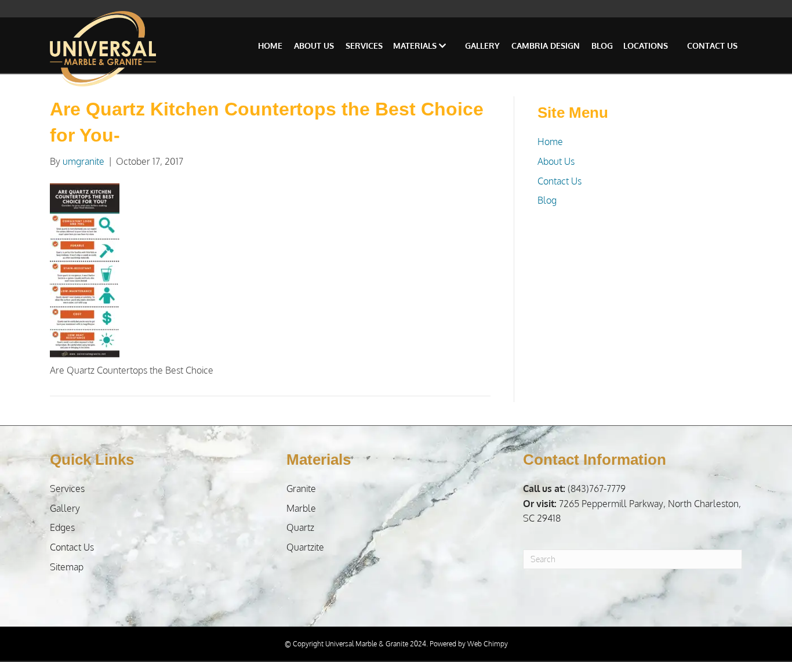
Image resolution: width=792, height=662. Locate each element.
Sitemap (66, 567)
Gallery (482, 45)
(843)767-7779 (574, 488)
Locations (645, 45)
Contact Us (712, 45)
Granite (301, 488)
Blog (602, 45)
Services (364, 45)
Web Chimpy (487, 643)
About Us (314, 45)
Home (270, 45)
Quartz (300, 527)
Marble (301, 508)
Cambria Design (545, 45)
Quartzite (305, 547)
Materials (416, 45)
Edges (62, 527)
